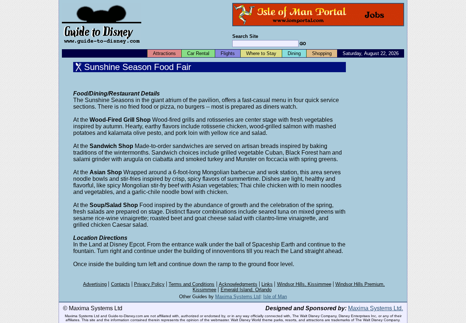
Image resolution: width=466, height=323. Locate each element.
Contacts (120, 284)
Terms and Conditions (191, 284)
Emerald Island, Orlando (246, 289)
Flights (228, 53)
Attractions (164, 53)
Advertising (95, 284)
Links (267, 284)
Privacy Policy (149, 284)
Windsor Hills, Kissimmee (304, 284)
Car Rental (198, 53)
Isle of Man (275, 296)
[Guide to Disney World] (101, 47)
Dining (294, 53)
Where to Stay (261, 53)
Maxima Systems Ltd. (375, 308)
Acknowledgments (238, 284)
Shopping (322, 53)
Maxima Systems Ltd (237, 296)
